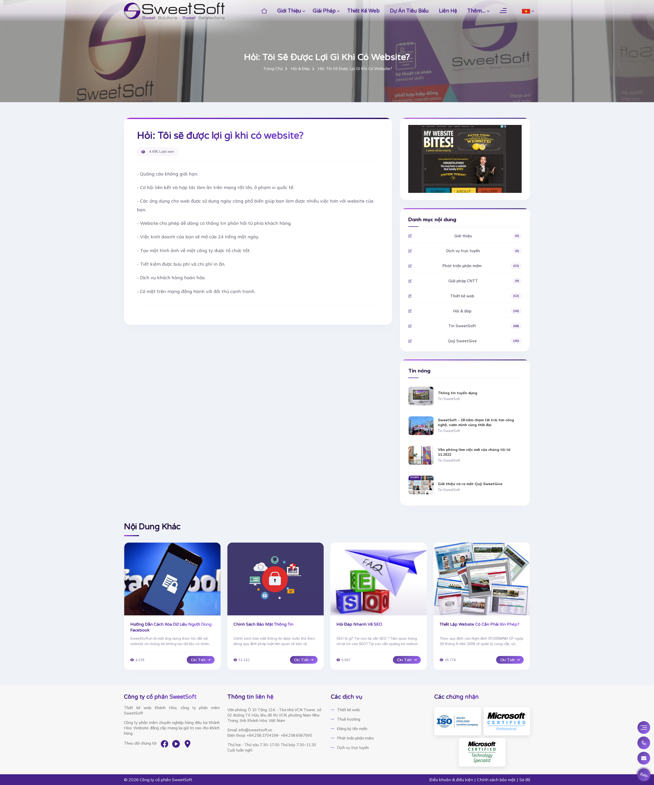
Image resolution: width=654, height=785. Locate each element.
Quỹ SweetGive (483, 340)
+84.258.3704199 (262, 735)
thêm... (476, 11)
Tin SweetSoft (483, 325)
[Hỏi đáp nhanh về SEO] (378, 579)
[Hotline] (643, 742)
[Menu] (643, 727)
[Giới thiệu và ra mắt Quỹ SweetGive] (421, 484)
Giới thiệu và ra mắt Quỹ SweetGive (470, 484)
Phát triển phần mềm (480, 265)
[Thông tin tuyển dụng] (421, 395)
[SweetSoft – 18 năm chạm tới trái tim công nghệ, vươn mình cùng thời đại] (421, 425)
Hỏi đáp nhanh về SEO (359, 624)
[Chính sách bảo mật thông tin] (275, 579)
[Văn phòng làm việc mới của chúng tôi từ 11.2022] (421, 454)
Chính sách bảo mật (496, 779)
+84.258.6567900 (296, 735)
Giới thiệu (289, 11)
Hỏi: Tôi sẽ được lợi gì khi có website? (355, 68)
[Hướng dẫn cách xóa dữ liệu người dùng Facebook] (172, 579)
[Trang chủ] (264, 11)
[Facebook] (164, 744)
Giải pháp (324, 11)
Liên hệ (448, 11)
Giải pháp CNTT (483, 280)
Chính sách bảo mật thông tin (263, 624)
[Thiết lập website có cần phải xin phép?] (482, 579)
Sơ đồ (524, 779)
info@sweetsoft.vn (255, 730)
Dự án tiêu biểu (409, 11)
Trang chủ (273, 68)
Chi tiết (198, 660)
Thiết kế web (363, 11)
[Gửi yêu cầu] (643, 758)
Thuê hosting (348, 719)
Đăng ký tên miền (352, 728)
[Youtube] (176, 744)
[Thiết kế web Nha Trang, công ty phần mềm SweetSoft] (174, 11)
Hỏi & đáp (300, 68)
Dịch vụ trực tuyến (482, 250)
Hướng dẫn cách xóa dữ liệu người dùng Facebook (171, 627)
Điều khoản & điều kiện (451, 779)
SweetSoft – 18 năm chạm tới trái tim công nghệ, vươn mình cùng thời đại (476, 422)
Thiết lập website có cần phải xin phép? (479, 624)
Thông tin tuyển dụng (457, 393)
